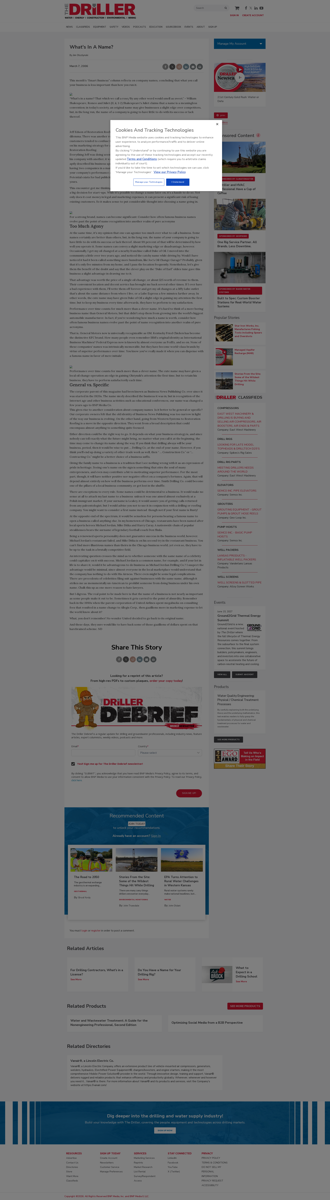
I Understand (177, 182)
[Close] (217, 124)
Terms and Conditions (142, 159)
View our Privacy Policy (170, 172)
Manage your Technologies (148, 182)
